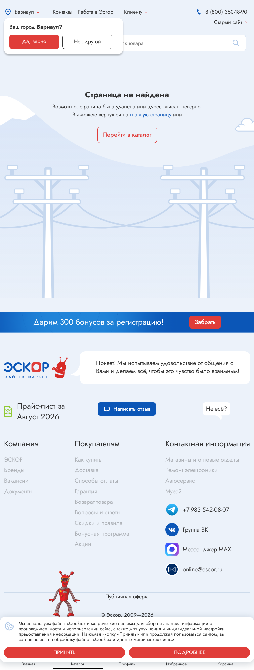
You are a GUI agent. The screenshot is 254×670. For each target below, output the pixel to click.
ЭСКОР (13, 459)
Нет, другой (87, 41)
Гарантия (86, 491)
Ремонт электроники (191, 470)
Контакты (62, 12)
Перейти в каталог (127, 134)
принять (64, 652)
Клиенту (133, 12)
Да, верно (34, 41)
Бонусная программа (102, 533)
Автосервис (180, 480)
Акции (83, 544)
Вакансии (16, 480)
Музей (173, 491)
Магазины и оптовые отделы (202, 459)
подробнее (190, 652)
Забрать (205, 322)
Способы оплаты (96, 480)
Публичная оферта (127, 596)
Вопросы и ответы (98, 512)
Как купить (88, 459)
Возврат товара (94, 502)
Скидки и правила (99, 523)
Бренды (14, 470)
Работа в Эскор (95, 12)
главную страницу (150, 114)
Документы (18, 491)
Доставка (87, 470)
